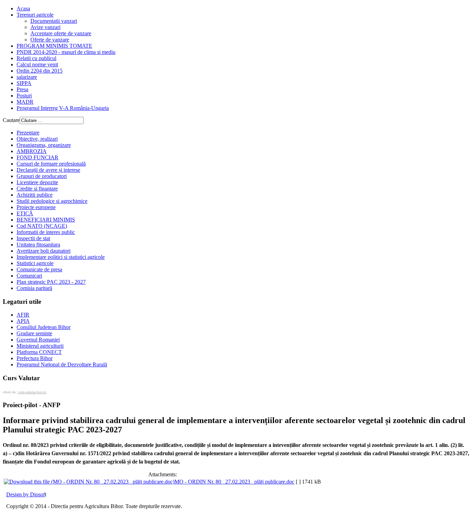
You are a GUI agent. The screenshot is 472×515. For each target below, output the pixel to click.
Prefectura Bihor (35, 358)
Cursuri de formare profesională (51, 164)
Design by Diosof (25, 494)
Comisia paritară (34, 288)
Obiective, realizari (37, 139)
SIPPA (24, 83)
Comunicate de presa (39, 269)
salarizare (27, 77)
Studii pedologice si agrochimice (52, 201)
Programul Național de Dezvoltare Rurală (62, 364)
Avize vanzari (45, 27)
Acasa (23, 8)
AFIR (23, 315)
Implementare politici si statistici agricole (61, 257)
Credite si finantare (37, 188)
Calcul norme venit (37, 64)
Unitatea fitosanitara (38, 244)
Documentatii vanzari (53, 21)
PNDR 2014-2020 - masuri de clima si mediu (66, 52)
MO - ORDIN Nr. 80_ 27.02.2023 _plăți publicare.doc (234, 482)
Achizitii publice (35, 195)
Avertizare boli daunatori (43, 251)
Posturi (24, 96)
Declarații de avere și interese (48, 170)
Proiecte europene (36, 207)
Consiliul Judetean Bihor (43, 327)
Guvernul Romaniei (38, 340)
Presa (22, 89)
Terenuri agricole (35, 15)
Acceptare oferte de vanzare (60, 33)
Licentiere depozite (37, 182)
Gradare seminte (34, 333)
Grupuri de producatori (42, 176)
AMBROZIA (32, 151)
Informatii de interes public (46, 232)
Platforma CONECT (39, 352)
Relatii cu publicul (36, 58)
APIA (23, 321)
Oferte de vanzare (49, 40)
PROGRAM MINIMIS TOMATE (54, 46)
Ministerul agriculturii (40, 346)
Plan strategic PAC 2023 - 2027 (51, 282)
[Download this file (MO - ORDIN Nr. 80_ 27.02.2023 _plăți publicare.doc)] (89, 482)
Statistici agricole (35, 263)
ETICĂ (25, 213)
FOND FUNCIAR (37, 157)
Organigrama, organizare (44, 145)
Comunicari (29, 276)
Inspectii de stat (33, 238)
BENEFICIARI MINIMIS (46, 220)
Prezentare (28, 132)
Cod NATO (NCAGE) (42, 226)
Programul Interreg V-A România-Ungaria (63, 108)
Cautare (11, 120)
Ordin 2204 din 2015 (40, 71)
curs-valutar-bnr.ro (32, 392)
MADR (25, 102)
